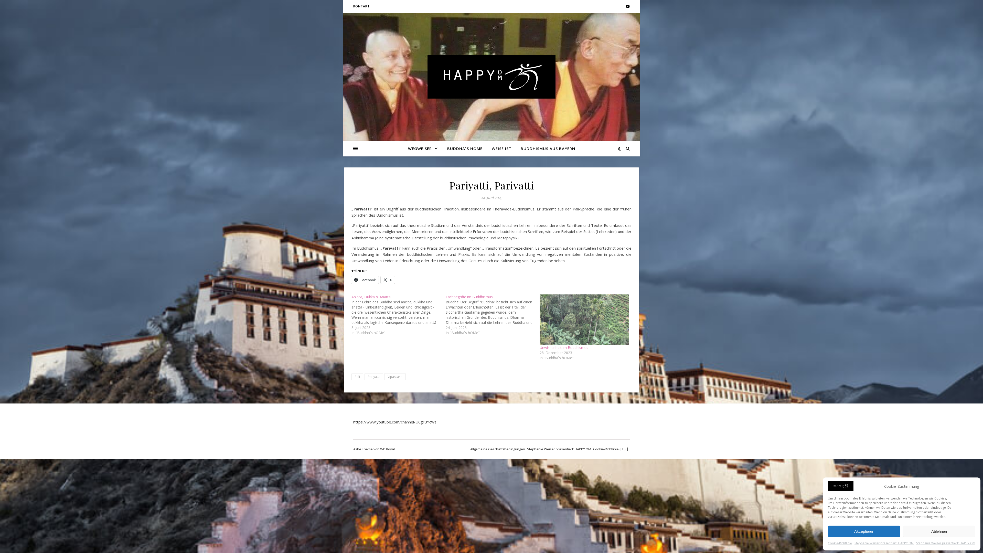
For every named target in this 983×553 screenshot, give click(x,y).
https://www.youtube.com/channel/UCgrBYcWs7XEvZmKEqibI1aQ (411, 421)
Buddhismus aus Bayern (548, 148)
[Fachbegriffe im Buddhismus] (493, 314)
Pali (357, 377)
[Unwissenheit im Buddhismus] (584, 319)
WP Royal (387, 449)
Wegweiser (420, 148)
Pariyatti (374, 377)
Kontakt (361, 6)
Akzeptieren (864, 531)
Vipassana (395, 377)
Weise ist (501, 148)
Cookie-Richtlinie (840, 543)
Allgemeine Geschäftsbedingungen (497, 449)
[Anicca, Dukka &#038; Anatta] (398, 314)
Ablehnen (939, 531)
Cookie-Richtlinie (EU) (609, 449)
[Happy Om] (491, 77)
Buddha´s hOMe (465, 148)
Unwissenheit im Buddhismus (564, 347)
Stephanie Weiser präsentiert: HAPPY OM (884, 543)
